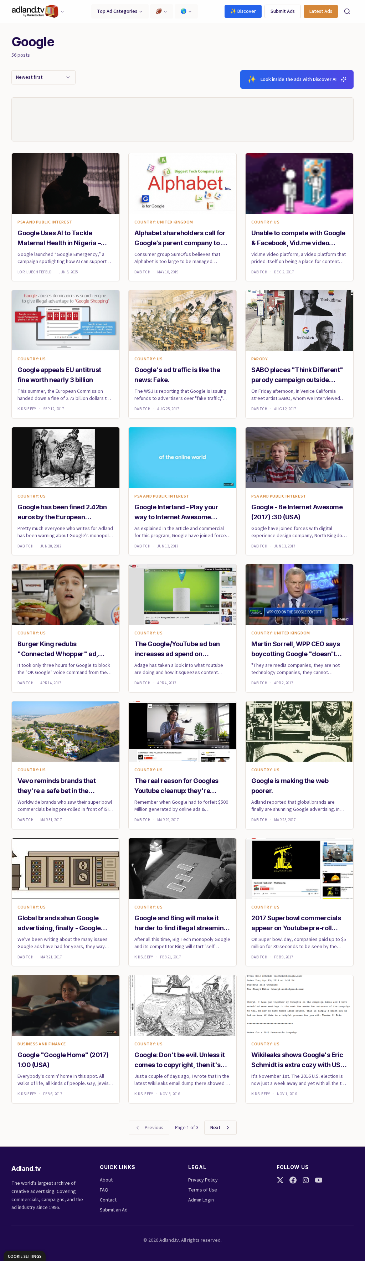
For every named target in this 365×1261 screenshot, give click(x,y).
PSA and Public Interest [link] (44, 222)
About (106, 1180)
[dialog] (25, 1256)
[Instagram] (305, 1180)
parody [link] (259, 359)
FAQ (104, 1190)
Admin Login (201, 1200)
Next (215, 1127)
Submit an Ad (114, 1210)
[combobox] (43, 77)
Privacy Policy (203, 1180)
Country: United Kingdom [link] (163, 222)
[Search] (347, 11)
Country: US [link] (265, 222)
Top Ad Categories (117, 11)
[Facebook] (293, 1180)
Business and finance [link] (41, 1044)
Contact (108, 1200)
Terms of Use (202, 1190)
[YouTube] (318, 1180)
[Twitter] (280, 1180)
